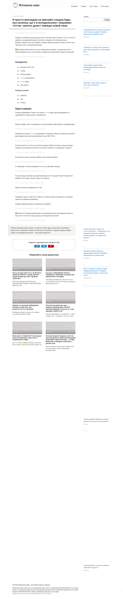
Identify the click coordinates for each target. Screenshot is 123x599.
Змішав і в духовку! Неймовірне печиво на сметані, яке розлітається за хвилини (25, 307)
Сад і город (93, 6)
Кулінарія (74, 6)
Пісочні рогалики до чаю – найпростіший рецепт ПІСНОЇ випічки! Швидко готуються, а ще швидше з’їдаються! (60, 308)
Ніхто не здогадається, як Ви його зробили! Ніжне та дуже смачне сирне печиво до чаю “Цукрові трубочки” (26, 275)
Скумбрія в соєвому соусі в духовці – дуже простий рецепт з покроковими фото (97, 50)
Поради (83, 6)
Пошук (86, 16)
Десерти (86, 72)
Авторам (48, 593)
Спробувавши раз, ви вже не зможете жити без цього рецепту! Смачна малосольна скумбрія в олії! (97, 32)
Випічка (86, 240)
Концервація (87, 278)
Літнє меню (105, 6)
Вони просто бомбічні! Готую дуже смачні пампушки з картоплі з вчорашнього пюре (26, 338)
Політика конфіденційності (35, 593)
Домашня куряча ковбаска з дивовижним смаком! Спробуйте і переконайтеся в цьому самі (96, 253)
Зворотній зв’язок (18, 593)
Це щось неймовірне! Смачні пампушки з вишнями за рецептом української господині (60, 275)
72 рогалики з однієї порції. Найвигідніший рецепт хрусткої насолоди (95, 67)
